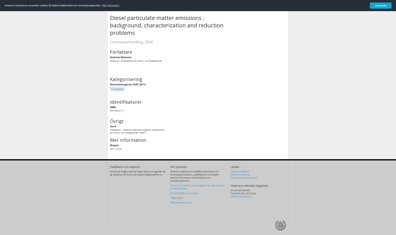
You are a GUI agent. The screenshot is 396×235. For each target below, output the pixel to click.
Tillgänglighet (176, 197)
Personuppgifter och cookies (184, 193)
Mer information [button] (110, 5)
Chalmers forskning (240, 174)
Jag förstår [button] (380, 5)
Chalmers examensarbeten (243, 177)
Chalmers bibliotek (239, 171)
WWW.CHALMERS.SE (240, 196)
